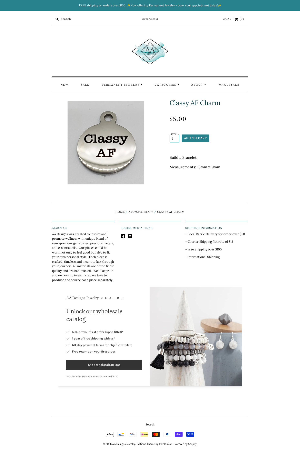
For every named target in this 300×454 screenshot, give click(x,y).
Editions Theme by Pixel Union (154, 443)
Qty (174, 134)
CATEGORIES (166, 84)
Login (145, 18)
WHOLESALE (228, 84)
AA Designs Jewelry (123, 443)
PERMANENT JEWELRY (121, 84)
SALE (85, 84)
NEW (65, 84)
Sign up (154, 18)
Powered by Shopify (185, 443)
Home (120, 212)
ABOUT (197, 84)
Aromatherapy (141, 212)
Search (150, 424)
